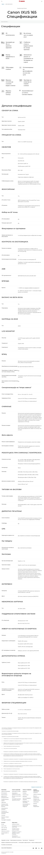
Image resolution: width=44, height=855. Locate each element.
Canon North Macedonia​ (6, 847)
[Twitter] (38, 848)
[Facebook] (33, 848)
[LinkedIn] (36, 848)
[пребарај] (2, 1)
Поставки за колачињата (6, 844)
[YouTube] (41, 848)
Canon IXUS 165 (4, 21)
